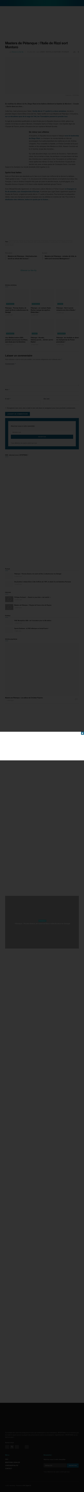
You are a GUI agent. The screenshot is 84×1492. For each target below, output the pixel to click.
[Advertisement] (42, 746)
